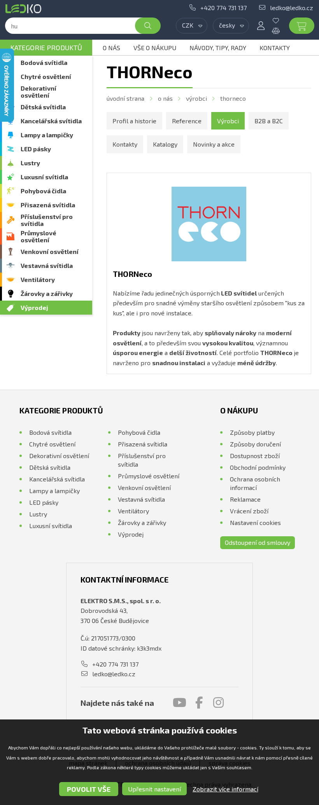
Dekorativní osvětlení (38, 91)
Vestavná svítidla (47, 265)
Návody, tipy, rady (217, 47)
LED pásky (36, 148)
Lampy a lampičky (47, 134)
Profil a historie (134, 120)
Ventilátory (38, 279)
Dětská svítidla (43, 106)
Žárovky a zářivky (47, 293)
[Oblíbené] (281, 21)
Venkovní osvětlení (50, 251)
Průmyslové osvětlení (38, 236)
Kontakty (274, 47)
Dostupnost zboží (255, 455)
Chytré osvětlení (46, 76)
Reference (187, 120)
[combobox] (191, 25)
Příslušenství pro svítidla (47, 220)
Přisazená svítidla (48, 204)
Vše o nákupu (154, 47)
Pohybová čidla (43, 190)
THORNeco (233, 98)
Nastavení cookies (255, 522)
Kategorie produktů (46, 47)
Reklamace (245, 499)
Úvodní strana (125, 98)
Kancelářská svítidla (51, 120)
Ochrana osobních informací (255, 483)
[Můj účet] (261, 26)
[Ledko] (24, 8)
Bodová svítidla (44, 62)
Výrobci (196, 98)
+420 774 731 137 (223, 7)
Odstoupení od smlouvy (257, 542)
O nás (111, 47)
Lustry (30, 162)
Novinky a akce (214, 144)
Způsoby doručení (255, 444)
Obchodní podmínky (258, 467)
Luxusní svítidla (44, 176)
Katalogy (165, 144)
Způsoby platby (252, 432)
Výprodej (34, 307)
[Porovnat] (281, 31)
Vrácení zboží (249, 510)
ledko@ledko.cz (291, 7)
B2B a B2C (268, 120)
